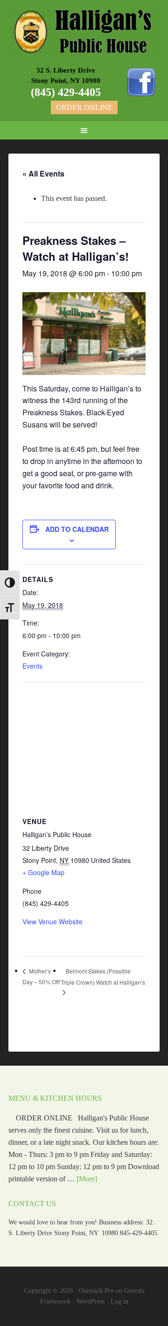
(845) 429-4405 (66, 92)
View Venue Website (52, 921)
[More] (87, 1179)
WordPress (91, 1301)
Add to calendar (77, 529)
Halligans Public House (84, 32)
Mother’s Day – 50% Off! (41, 976)
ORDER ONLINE (84, 107)
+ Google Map (43, 872)
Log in (119, 1301)
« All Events (43, 173)
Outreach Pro (96, 1290)
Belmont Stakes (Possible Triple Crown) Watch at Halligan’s (103, 976)
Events (32, 665)
